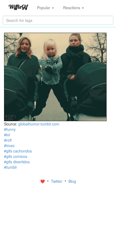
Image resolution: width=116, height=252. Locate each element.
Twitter (57, 181)
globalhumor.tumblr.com (38, 124)
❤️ (43, 181)
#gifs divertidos (17, 161)
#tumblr (10, 167)
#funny (10, 129)
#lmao (9, 145)
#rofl (8, 140)
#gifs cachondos (18, 151)
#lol (7, 134)
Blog (72, 181)
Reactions (72, 7)
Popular (44, 7)
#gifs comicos (15, 156)
